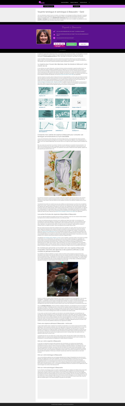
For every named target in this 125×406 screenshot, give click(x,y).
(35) (42, 95)
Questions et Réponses (74, 2)
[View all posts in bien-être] (46, 114)
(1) (59, 119)
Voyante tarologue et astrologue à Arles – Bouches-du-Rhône (50, 81)
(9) (75, 95)
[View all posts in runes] (79, 114)
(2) (76, 107)
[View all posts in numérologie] (62, 114)
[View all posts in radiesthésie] (62, 125)
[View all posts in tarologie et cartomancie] (62, 102)
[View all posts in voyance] (46, 91)
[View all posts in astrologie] (79, 91)
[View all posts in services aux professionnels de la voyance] (46, 125)
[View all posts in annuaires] (46, 102)
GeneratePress (71, 404)
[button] (89, 2)
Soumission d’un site (83, 2)
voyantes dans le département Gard (49, 231)
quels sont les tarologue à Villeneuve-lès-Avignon (65, 211)
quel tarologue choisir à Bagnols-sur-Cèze (52, 237)
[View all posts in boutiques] (79, 125)
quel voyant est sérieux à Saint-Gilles (66, 74)
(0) (75, 130)
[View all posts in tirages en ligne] (79, 102)
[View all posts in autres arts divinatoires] (62, 91)
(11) (62, 95)
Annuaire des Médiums (65, 2)
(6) (62, 107)
